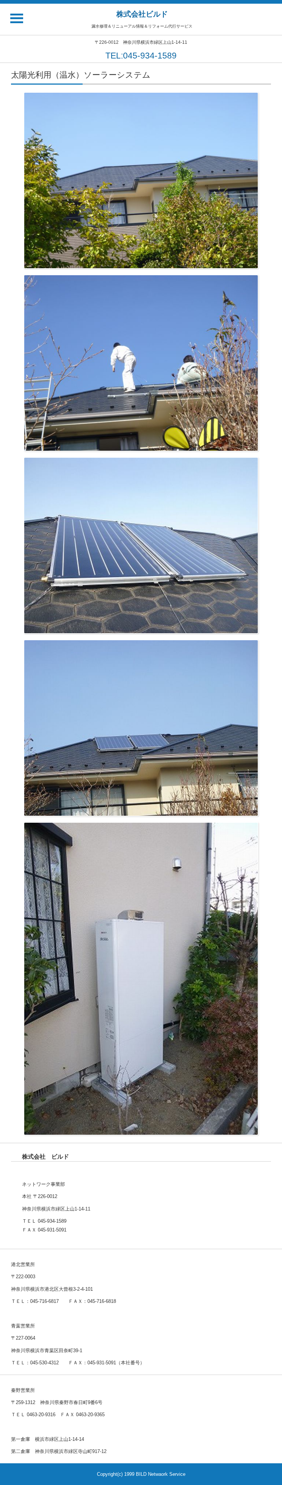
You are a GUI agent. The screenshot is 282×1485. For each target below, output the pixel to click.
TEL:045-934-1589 (141, 55)
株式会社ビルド (142, 14)
